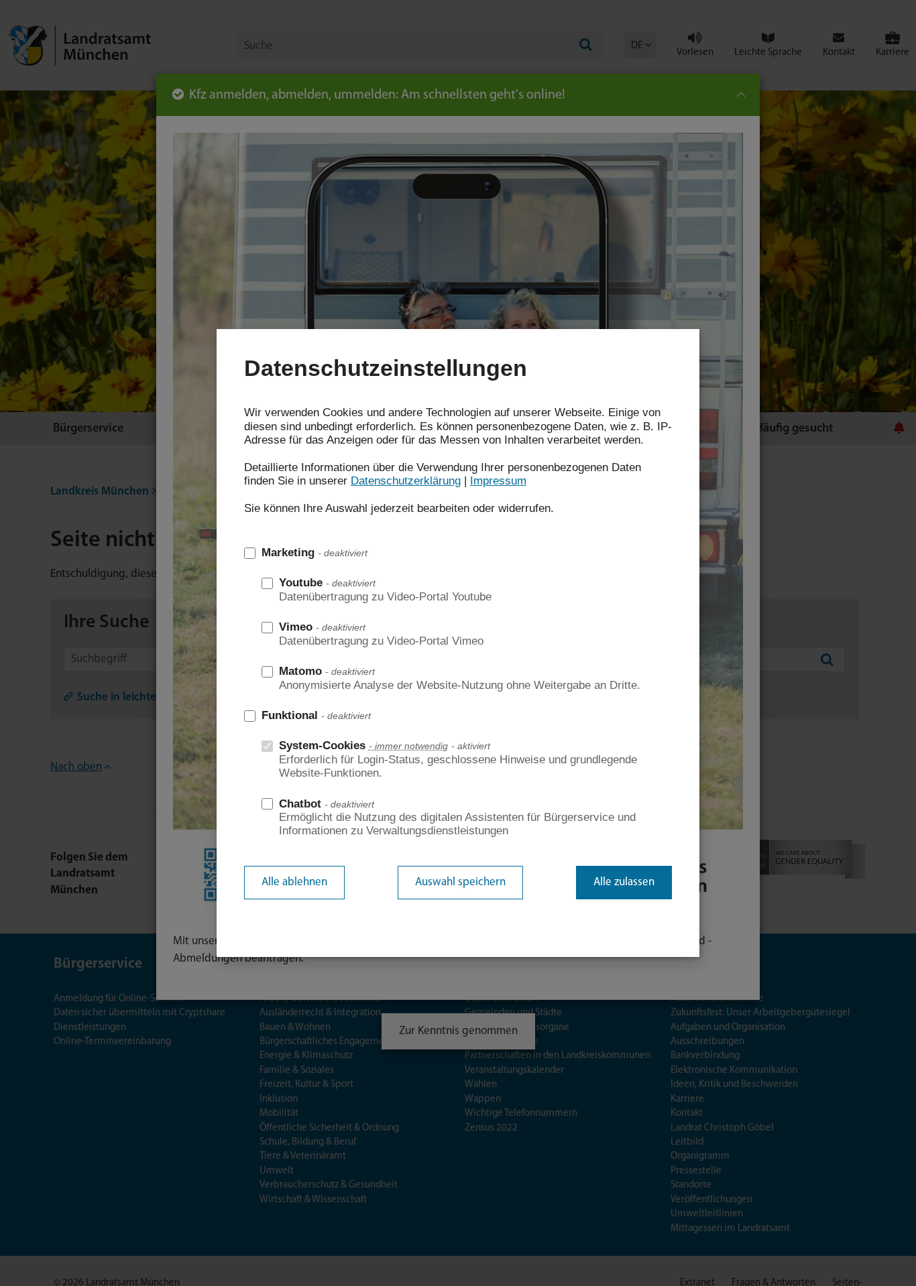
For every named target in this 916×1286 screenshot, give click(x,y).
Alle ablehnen (294, 882)
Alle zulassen (623, 882)
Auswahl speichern (460, 882)
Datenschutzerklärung (406, 480)
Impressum (498, 480)
